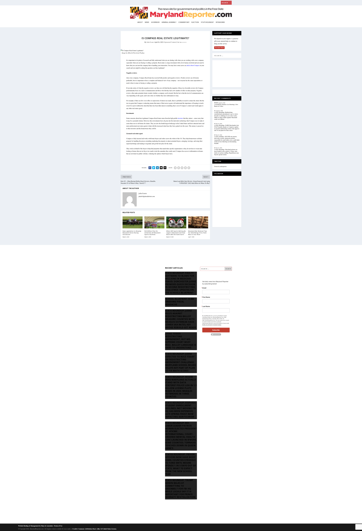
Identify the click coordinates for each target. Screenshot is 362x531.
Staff (131, 269)
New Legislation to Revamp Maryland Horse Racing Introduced (132, 232)
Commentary (183, 22)
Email (204, 288)
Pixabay (142, 53)
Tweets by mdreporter (220, 166)
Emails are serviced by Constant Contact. (211, 324)
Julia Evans (150, 42)
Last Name (206, 306)
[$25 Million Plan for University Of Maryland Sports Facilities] (154, 222)
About (140, 22)
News (147, 22)
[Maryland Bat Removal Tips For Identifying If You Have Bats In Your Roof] (198, 222)
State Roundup (207, 22)
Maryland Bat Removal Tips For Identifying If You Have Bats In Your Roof (197, 232)
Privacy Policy (134, 292)
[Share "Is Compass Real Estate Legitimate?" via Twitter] (154, 168)
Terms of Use (58, 526)
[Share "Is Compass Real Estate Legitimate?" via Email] (161, 168)
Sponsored (220, 22)
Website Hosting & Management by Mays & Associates (35, 526)
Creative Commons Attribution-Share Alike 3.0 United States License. (94, 529)
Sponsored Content (170, 42)
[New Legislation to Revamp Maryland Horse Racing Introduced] (133, 222)
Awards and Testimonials (137, 273)
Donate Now (219, 48)
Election (195, 22)
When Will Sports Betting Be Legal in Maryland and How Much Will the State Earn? (176, 232)
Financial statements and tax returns (140, 278)
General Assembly (169, 22)
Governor (155, 22)
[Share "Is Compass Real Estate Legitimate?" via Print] (165, 168)
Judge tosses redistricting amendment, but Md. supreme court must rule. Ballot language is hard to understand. (180, 340)
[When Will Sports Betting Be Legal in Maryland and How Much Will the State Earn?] (176, 222)
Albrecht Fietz (132, 53)
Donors (132, 282)
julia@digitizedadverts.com (147, 196)
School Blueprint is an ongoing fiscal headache (179, 301)
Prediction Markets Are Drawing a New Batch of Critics (226, 105)
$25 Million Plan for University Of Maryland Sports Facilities (152, 232)
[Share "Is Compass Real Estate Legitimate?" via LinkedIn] (157, 168)
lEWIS (216, 103)
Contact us (133, 296)
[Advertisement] (228, 74)
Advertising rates (135, 287)
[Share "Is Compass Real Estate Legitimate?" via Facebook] (150, 168)
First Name (206, 297)
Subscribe (216, 330)
